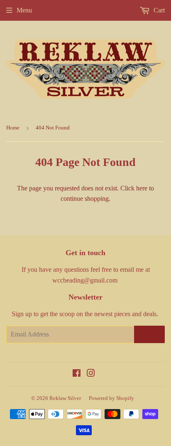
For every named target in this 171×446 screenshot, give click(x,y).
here (141, 188)
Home (13, 127)
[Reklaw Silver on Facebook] (76, 374)
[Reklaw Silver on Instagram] (91, 374)
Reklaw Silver (65, 398)
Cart (158, 10)
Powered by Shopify (111, 398)
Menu (24, 10)
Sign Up (149, 334)
